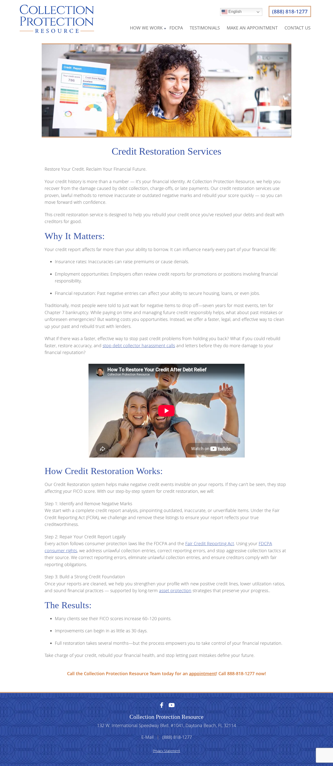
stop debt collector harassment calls (139, 345)
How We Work (146, 28)
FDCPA (176, 28)
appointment (202, 673)
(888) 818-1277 (290, 11)
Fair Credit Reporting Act (209, 543)
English (234, 11)
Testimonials (205, 28)
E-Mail (147, 737)
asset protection (175, 590)
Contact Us (297, 28)
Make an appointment (252, 28)
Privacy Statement (166, 750)
